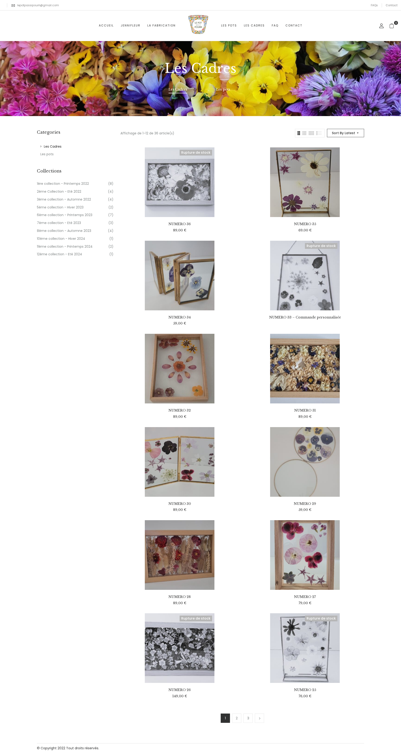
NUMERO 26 (179, 690)
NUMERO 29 (305, 504)
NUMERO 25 (305, 690)
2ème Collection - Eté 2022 (59, 191)
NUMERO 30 (179, 504)
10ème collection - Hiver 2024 (61, 238)
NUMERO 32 (179, 410)
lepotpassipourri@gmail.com (38, 5)
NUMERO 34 (179, 317)
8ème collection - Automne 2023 (64, 230)
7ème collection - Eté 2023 (59, 223)
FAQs (374, 5)
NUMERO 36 (179, 224)
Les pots (223, 89)
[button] (393, 26)
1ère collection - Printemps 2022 (63, 183)
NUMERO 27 (305, 597)
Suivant (259, 718)
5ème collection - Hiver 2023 (60, 207)
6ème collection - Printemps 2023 (64, 215)
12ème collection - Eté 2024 (59, 254)
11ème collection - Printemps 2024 (65, 246)
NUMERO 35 (305, 224)
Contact (392, 5)
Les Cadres (177, 89)
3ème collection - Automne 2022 (64, 199)
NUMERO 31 (305, 410)
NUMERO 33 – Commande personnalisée (305, 317)
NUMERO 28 (179, 597)
